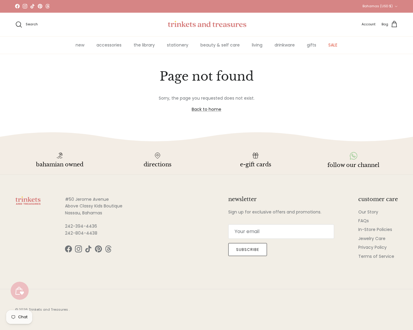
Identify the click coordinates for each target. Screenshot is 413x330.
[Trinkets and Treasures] (206, 24)
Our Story (368, 212)
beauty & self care (220, 45)
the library (144, 45)
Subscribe (247, 249)
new (80, 45)
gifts (311, 45)
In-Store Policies (375, 229)
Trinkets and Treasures (49, 309)
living (257, 45)
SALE (332, 45)
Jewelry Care (371, 238)
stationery (177, 45)
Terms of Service (376, 256)
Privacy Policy (372, 247)
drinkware (285, 45)
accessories (109, 45)
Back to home (206, 109)
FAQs (363, 221)
